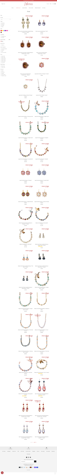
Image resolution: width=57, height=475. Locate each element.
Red (1, 30)
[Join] (35, 461)
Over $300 (3, 62)
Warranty (53, 451)
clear (9, 39)
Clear (8, 30)
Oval (2, 41)
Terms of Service (30, 465)
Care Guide (48, 451)
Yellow (2, 30)
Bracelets (3, 24)
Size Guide (42, 451)
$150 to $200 (3, 59)
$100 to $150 (3, 58)
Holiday (3, 73)
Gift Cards (22, 451)
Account (48, 3)
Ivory (2, 51)
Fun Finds (3, 72)
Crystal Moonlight (4, 48)
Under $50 (3, 56)
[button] (40, 246)
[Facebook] (26, 457)
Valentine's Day (4, 75)
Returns (38, 451)
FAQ (18, 451)
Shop (13, 7)
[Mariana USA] (28, 2)
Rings (2, 26)
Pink (7, 30)
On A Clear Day (4, 52)
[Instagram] (28, 457)
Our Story (43, 7)
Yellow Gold (3, 67)
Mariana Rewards (38, 7)
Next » (35, 442)
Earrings (3, 25)
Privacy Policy (26, 465)
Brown (1, 32)
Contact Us (14, 451)
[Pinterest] (30, 457)
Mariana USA (27, 464)
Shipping (33, 451)
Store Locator (31, 7)
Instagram (8, 451)
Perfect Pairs (3, 74)
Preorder (3, 37)
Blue (4, 30)
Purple (5, 30)
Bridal (2, 70)
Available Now (18, 7)
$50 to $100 (3, 57)
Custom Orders (24, 7)
